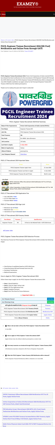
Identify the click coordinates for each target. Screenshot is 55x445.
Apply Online (48, 315)
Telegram (48, 305)
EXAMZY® (27, 4)
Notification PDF (48, 311)
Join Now (50, 299)
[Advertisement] (27, 28)
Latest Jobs (15, 388)
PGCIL (48, 318)
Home (2, 40)
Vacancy (47, 308)
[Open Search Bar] (54, 14)
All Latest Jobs (9, 40)
